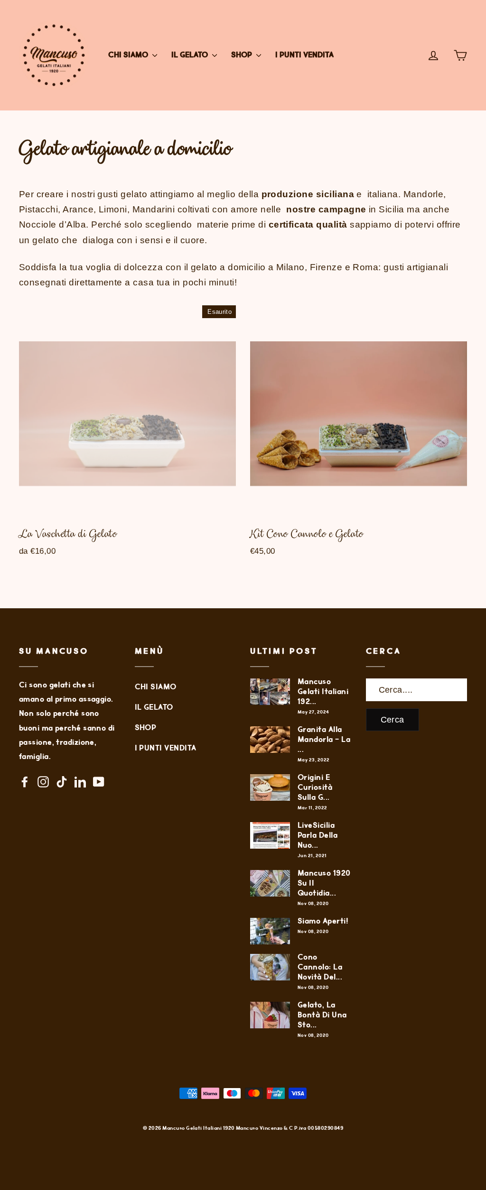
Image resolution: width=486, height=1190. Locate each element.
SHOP (242, 55)
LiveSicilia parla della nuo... (317, 835)
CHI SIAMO (129, 55)
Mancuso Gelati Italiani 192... (323, 691)
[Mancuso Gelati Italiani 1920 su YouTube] (98, 781)
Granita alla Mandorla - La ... (324, 739)
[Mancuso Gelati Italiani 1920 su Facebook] (24, 781)
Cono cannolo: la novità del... (320, 967)
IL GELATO (190, 55)
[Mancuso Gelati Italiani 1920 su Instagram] (43, 781)
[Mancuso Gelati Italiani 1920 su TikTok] (61, 781)
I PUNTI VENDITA (304, 55)
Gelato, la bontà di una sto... (322, 1015)
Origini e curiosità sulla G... (315, 787)
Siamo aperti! (323, 921)
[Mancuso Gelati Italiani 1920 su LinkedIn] (80, 781)
